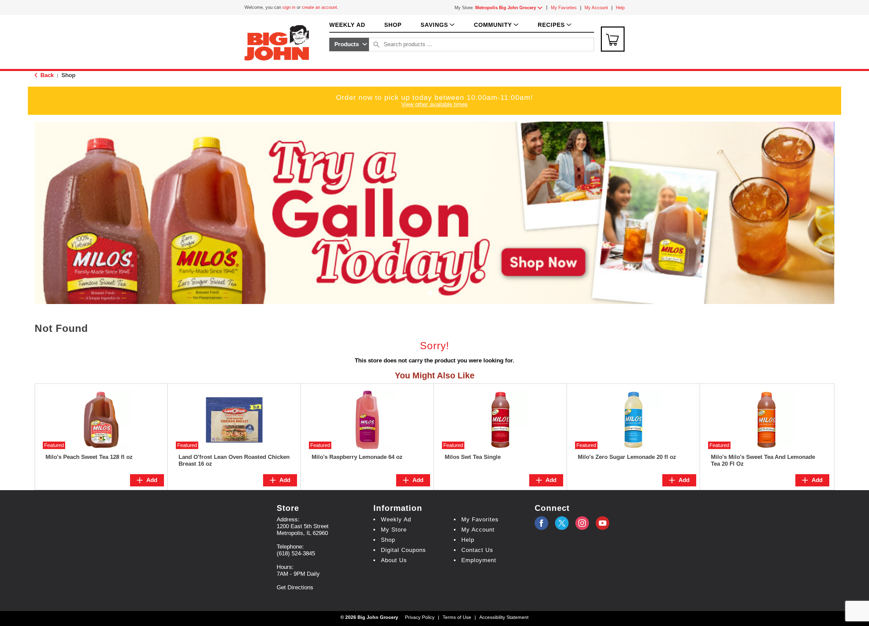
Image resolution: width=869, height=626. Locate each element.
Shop (68, 75)
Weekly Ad (396, 519)
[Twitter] (562, 523)
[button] (510, 7)
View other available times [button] (434, 104)
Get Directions (295, 587)
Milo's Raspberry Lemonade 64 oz (357, 457)
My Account (596, 7)
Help (620, 7)
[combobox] (349, 44)
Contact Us (477, 550)
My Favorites (564, 7)
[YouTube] (582, 523)
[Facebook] (541, 523)
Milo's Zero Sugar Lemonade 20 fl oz (627, 457)
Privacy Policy (419, 617)
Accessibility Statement (504, 617)
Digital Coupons (403, 550)
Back (46, 75)
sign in (288, 7)
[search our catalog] (376, 44)
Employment (478, 560)
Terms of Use (457, 617)
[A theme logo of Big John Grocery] (276, 42)
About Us (394, 560)
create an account (319, 7)
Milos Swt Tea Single (473, 457)
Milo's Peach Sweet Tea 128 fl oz (89, 457)
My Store (394, 529)
